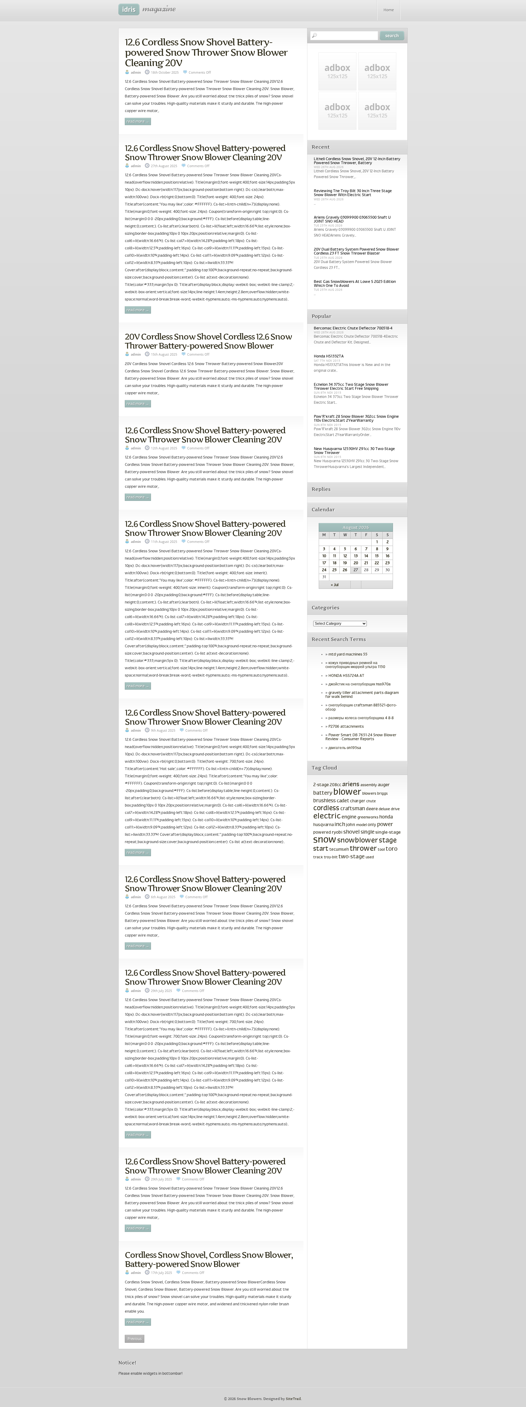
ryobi (337, 833)
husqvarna (323, 825)
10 (324, 556)
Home (389, 10)
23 (387, 563)
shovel (351, 832)
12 (345, 556)
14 (366, 556)
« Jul (334, 585)
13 (356, 556)
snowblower (357, 840)
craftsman (352, 809)
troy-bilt (331, 857)
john (350, 825)
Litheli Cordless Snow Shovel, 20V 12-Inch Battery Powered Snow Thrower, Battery (357, 161)
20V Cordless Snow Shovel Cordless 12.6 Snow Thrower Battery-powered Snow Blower (208, 341)
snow (324, 840)
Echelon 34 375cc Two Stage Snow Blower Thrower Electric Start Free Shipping (351, 387)
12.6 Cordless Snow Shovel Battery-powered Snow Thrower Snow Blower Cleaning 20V (206, 52)
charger (357, 801)
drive (395, 809)
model (361, 825)
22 (377, 563)
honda (386, 817)
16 (388, 556)
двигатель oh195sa (344, 748)
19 (345, 563)
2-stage (321, 785)
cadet (343, 801)
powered (322, 833)
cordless (326, 808)
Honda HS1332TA (329, 356)
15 (377, 556)
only (372, 825)
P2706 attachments (346, 727)
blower (347, 792)
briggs (382, 793)
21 (366, 563)
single (367, 832)
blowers (369, 794)
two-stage (351, 857)
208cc (335, 785)
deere (372, 809)
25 (334, 570)
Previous (135, 1339)
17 (324, 563)
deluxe (384, 809)
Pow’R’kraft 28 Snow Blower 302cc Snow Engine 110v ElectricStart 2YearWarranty (356, 419)
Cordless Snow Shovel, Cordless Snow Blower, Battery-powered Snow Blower (209, 1259)
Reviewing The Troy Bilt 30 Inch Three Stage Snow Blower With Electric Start (353, 193)
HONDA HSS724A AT (346, 676)
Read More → (138, 122)
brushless (324, 801)
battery (322, 793)
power (385, 824)
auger (384, 785)
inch (340, 824)
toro (392, 849)
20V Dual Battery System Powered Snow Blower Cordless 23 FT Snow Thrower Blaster (356, 251)
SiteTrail (293, 1399)
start (320, 849)
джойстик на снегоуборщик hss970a (359, 684)
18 (334, 563)
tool (381, 850)
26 (345, 570)
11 (334, 556)
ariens (350, 784)
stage (388, 841)
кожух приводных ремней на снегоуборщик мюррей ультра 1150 (355, 665)
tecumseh (339, 850)
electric (327, 816)
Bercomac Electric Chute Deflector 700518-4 (353, 328)
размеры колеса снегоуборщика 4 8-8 (361, 718)
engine (349, 817)
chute (371, 801)
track (318, 857)
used (370, 857)
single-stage (388, 832)
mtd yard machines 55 (347, 654)
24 (324, 570)
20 (356, 563)
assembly (368, 785)
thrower (363, 849)
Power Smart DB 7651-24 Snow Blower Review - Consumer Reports (360, 737)
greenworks (367, 817)
